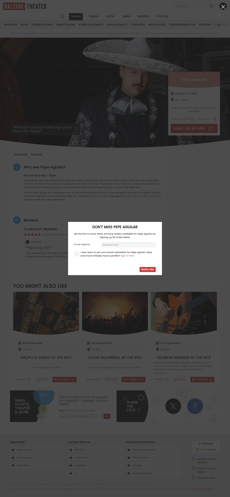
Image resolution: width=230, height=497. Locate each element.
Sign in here (127, 255)
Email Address (82, 244)
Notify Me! (147, 269)
